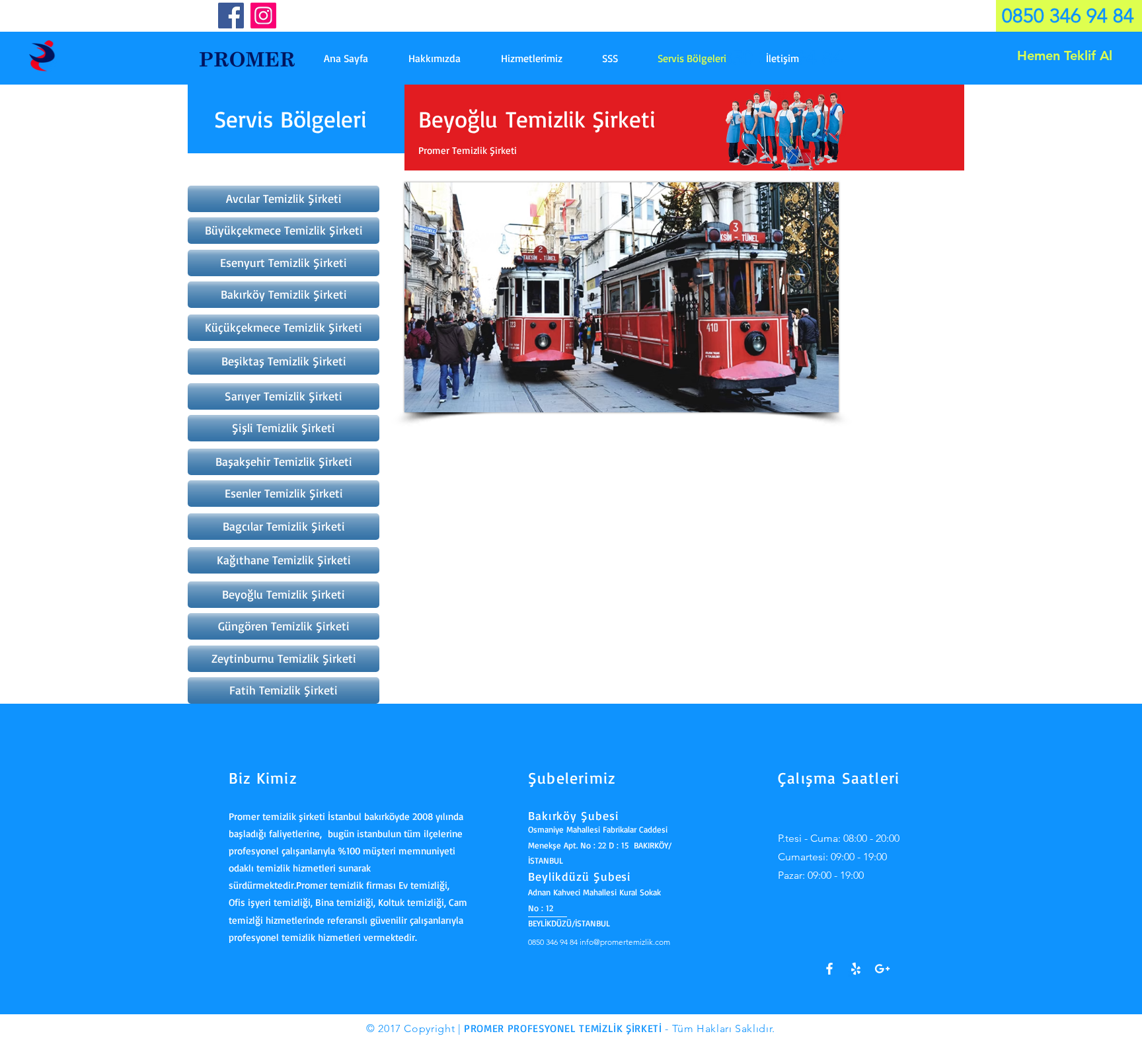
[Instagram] (263, 15)
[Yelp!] (856, 969)
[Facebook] (231, 15)
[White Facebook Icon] (829, 969)
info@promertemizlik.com (625, 942)
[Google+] (882, 969)
